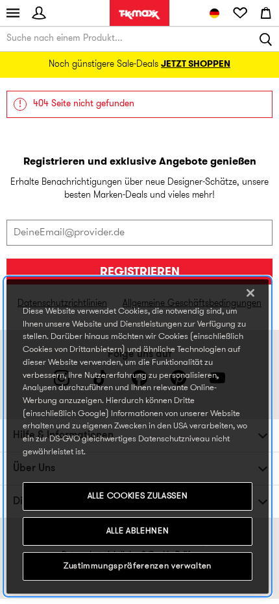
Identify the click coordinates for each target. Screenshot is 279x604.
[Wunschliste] (240, 13)
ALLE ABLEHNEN (137, 531)
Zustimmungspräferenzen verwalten (138, 566)
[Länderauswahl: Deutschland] (214, 13)
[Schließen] (250, 293)
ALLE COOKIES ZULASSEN (138, 496)
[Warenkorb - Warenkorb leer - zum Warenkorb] (266, 13)
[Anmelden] (39, 13)
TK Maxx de (139, 14)
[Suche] (266, 39)
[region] (137, 436)
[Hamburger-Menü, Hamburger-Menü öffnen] (13, 13)
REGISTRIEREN (140, 272)
